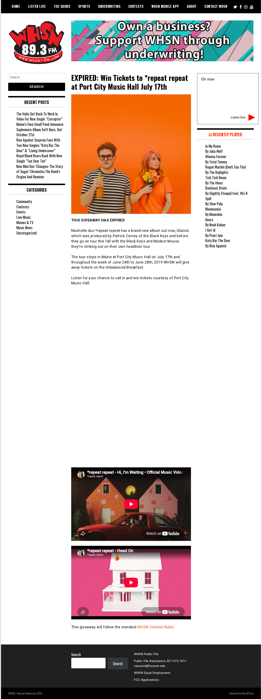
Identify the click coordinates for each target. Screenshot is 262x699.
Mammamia (213, 209)
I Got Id (210, 230)
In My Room (213, 146)
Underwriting (109, 6)
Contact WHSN (215, 6)
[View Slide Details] (162, 40)
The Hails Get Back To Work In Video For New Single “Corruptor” (39, 116)
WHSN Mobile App (165, 6)
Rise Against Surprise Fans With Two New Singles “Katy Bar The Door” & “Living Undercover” (38, 145)
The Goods (62, 6)
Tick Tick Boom (215, 177)
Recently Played (227, 134)
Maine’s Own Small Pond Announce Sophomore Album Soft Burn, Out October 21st (39, 129)
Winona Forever (215, 156)
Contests (136, 6)
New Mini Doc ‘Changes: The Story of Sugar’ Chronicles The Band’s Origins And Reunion (39, 171)
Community (24, 201)
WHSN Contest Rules (155, 627)
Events (20, 211)
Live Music (23, 217)
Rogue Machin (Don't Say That (225, 167)
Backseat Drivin (216, 188)
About (192, 6)
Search (76, 654)
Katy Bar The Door (217, 240)
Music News (24, 227)
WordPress (248, 693)
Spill (208, 198)
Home (16, 6)
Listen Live (37, 6)
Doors (209, 219)
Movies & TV (24, 222)
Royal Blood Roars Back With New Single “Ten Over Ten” (39, 158)
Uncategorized (26, 233)
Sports (84, 6)
